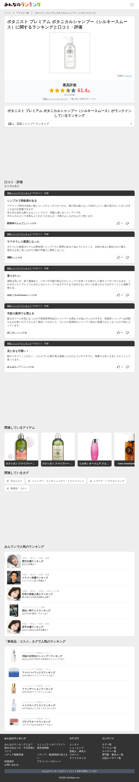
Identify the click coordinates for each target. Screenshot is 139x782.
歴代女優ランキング (32, 561)
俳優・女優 (44, 558)
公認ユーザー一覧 (111, 758)
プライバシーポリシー (49, 761)
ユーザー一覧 (109, 751)
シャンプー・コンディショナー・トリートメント (57, 481)
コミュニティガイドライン (51, 744)
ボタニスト (16, 481)
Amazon (128, 76)
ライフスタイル (78, 758)
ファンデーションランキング (37, 689)
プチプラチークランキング (36, 721)
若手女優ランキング (32, 627)
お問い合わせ (11, 764)
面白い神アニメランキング (36, 610)
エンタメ (26, 607)
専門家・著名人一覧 (112, 754)
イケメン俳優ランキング (35, 577)
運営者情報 (43, 747)
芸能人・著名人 (29, 558)
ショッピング (28, 653)
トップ (7, 13)
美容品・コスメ (18, 488)
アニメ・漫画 (39, 607)
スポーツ (74, 754)
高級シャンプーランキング (55, 99)
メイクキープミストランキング (38, 705)
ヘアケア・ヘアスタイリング (108, 481)
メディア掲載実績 (13, 754)
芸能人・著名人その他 (49, 591)
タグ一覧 (107, 744)
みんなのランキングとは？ (18, 744)
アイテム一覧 (23, 13)
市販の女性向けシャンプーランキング (42, 656)
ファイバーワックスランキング (38, 672)
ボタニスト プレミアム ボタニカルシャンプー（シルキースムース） (66, 13)
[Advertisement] (69, 153)
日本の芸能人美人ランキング (37, 594)
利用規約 (9, 761)
